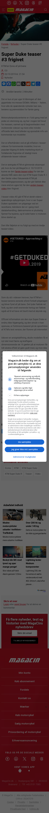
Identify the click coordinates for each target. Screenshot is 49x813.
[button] (24, 395)
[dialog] (24, 406)
